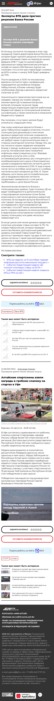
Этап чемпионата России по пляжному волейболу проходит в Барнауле (27, 594)
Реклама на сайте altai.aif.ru (18, 617)
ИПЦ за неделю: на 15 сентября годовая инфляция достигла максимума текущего (26, 261)
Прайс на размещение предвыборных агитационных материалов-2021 (22, 621)
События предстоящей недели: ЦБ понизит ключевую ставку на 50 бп (23, 266)
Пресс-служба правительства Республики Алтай (24, 423)
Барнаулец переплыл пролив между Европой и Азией (23, 506)
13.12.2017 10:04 (7, 10)
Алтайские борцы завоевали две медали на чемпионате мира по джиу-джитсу (29, 586)
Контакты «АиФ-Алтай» (14, 613)
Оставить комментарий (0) (27, 292)
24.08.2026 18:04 (8, 369)
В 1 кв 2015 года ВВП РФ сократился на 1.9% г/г (30, 354)
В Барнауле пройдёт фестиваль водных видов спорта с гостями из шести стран (30, 570)
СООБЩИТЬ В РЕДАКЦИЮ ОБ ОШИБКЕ (21, 626)
